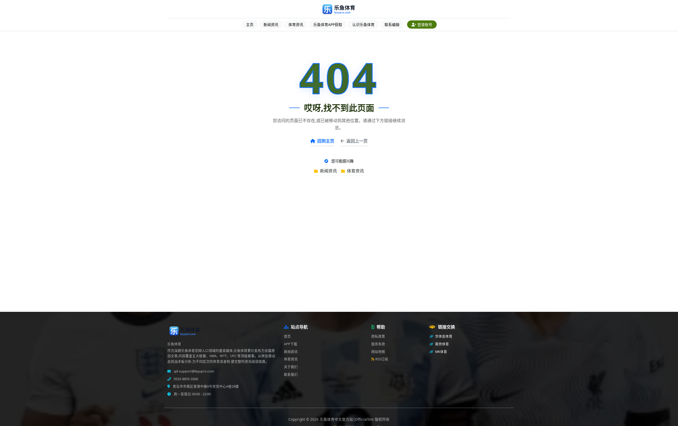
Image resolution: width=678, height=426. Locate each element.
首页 (287, 336)
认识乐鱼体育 (363, 24)
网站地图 (378, 351)
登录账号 (424, 24)
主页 (249, 24)
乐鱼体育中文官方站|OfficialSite (347, 419)
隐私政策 (378, 336)
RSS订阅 (381, 359)
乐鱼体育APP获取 (327, 24)
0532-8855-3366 (185, 379)
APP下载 (290, 344)
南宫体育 (441, 344)
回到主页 (325, 141)
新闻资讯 (271, 24)
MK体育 (440, 351)
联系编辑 (392, 24)
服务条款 (378, 344)
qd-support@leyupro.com (193, 371)
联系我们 (291, 374)
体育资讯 (295, 24)
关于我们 (291, 367)
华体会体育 (443, 336)
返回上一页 (357, 141)
